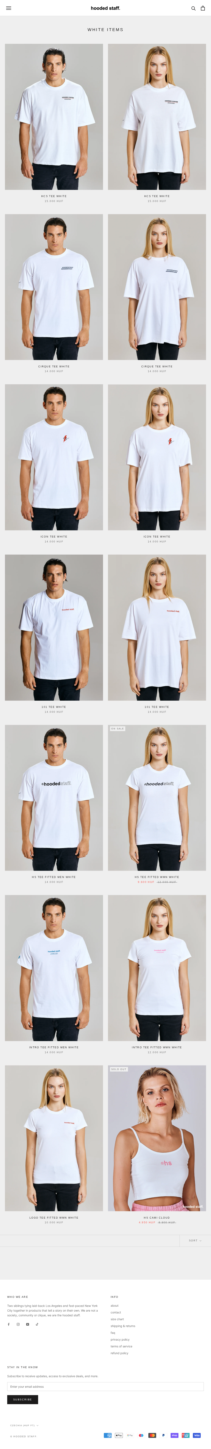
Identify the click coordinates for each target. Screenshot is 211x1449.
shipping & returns (123, 1326)
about (114, 1305)
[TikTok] (37, 1324)
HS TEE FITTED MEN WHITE (54, 877)
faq (113, 1332)
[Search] (193, 8)
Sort (194, 1240)
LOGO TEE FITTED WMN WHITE (54, 1217)
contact (116, 1312)
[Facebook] (8, 1324)
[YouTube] (27, 1324)
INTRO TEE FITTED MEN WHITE (54, 1047)
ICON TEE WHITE (54, 536)
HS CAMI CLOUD (157, 1217)
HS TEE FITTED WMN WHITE (157, 877)
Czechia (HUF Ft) (22, 1425)
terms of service (121, 1346)
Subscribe (22, 1399)
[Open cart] (203, 8)
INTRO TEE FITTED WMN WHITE (157, 1047)
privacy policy (120, 1339)
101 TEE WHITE (54, 707)
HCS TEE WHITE (54, 196)
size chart (117, 1319)
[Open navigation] (8, 8)
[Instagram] (18, 1324)
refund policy (119, 1353)
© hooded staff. (24, 1436)
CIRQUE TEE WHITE (54, 366)
